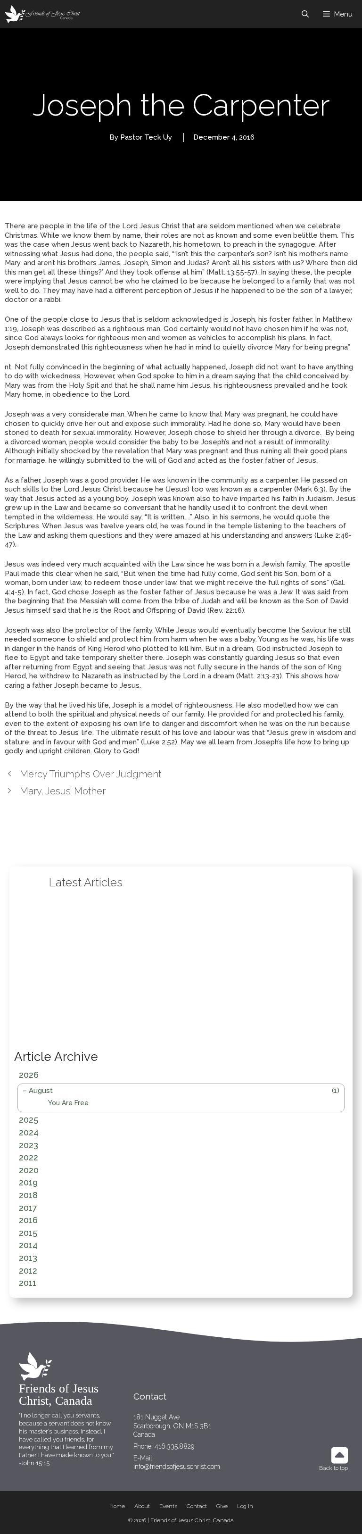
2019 (28, 1182)
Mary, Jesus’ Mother (63, 791)
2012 (28, 1271)
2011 (27, 1283)
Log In (245, 1506)
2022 (28, 1157)
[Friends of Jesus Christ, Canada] (43, 14)
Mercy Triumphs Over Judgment (90, 774)
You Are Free (68, 1103)
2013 (28, 1258)
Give (222, 1506)
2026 (29, 1075)
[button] (57, 967)
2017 (28, 1208)
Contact (197, 1506)
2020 (29, 1170)
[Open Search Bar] (305, 14)
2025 (28, 1120)
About (142, 1506)
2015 (28, 1233)
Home (117, 1506)
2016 (28, 1220)
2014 (28, 1245)
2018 (28, 1195)
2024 (29, 1132)
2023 (28, 1145)
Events (168, 1506)
